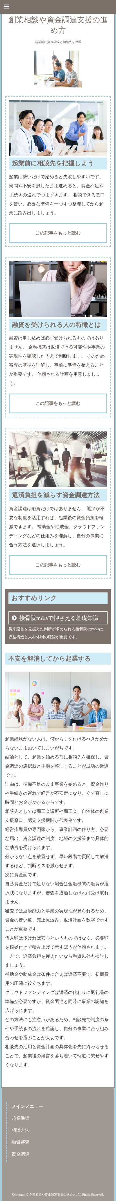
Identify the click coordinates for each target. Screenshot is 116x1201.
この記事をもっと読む (58, 233)
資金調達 (21, 1154)
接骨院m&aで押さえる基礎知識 (59, 618)
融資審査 (21, 1142)
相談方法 (21, 1130)
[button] (58, 7)
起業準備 (21, 1118)
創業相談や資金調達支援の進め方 (58, 25)
